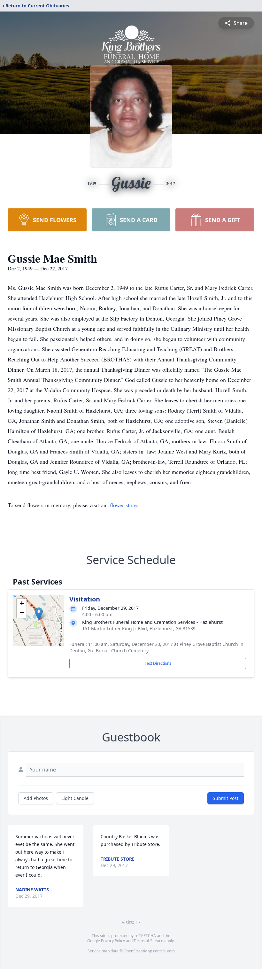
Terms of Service (148, 940)
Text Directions (158, 663)
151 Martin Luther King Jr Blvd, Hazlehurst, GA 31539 (139, 628)
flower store (123, 505)
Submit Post (225, 798)
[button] (39, 613)
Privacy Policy (113, 940)
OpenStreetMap (138, 951)
